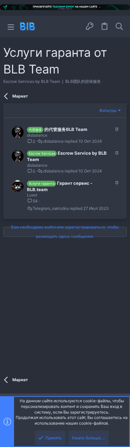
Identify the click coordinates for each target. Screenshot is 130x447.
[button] (10, 26)
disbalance (37, 135)
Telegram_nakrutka (51, 208)
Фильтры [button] (108, 110)
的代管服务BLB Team (65, 129)
